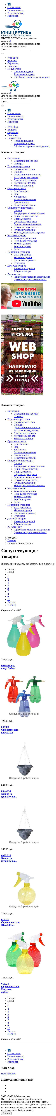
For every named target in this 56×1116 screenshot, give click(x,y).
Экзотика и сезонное (25, 199)
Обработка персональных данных (32, 77)
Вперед (11, 602)
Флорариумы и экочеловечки (29, 213)
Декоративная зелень (25, 205)
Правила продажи (23, 71)
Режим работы (15, 13)
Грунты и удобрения (24, 230)
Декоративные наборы (26, 160)
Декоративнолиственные (27, 174)
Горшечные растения (18, 166)
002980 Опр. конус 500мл (8, 667)
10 (8, 599)
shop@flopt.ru (8, 1073)
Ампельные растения (25, 180)
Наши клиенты (15, 10)
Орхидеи (18, 172)
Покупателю (14, 68)
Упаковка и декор (16, 235)
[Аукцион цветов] (22, 399)
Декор (17, 249)
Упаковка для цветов (25, 238)
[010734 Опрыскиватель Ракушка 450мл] (10, 953)
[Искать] (2, 53)
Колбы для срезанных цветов (29, 232)
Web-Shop (12, 57)
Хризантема (20, 196)
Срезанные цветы (16, 188)
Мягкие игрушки (23, 257)
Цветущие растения (24, 169)
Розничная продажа (24, 74)
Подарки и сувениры (18, 252)
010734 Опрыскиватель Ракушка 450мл (10, 987)
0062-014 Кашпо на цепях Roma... (9, 794)
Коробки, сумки (22, 246)
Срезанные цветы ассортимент (30, 279)
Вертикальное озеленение (27, 224)
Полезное (12, 66)
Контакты (12, 15)
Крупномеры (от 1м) (24, 183)
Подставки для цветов (25, 221)
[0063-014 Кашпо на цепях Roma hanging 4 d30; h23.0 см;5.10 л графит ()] (10, 824)
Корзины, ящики (22, 243)
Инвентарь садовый (24, 268)
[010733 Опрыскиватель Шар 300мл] (10, 889)
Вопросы (12, 60)
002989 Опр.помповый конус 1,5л (9, 730)
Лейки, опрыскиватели (26, 216)
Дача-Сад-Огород (16, 265)
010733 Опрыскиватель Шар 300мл (10, 922)
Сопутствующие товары (20, 207)
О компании (14, 7)
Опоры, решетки (22, 218)
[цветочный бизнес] (22, 308)
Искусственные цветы (25, 227)
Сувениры (19, 263)
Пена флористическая (25, 241)
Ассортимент (14, 274)
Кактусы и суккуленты (26, 177)
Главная (11, 540)
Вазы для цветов (22, 254)
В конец (11, 605)
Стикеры (18, 163)
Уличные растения (23, 185)
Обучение (12, 63)
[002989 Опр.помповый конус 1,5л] (10, 696)
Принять (6, 1113)
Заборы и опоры (22, 271)
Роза (16, 194)
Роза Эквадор (21, 191)
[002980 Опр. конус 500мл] (10, 635)
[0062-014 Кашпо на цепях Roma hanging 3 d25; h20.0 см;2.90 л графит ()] (10, 760)
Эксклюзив (13, 158)
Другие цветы (21, 202)
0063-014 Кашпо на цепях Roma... (9, 858)
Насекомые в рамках (24, 260)
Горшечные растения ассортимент (32, 276)
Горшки (18, 210)
